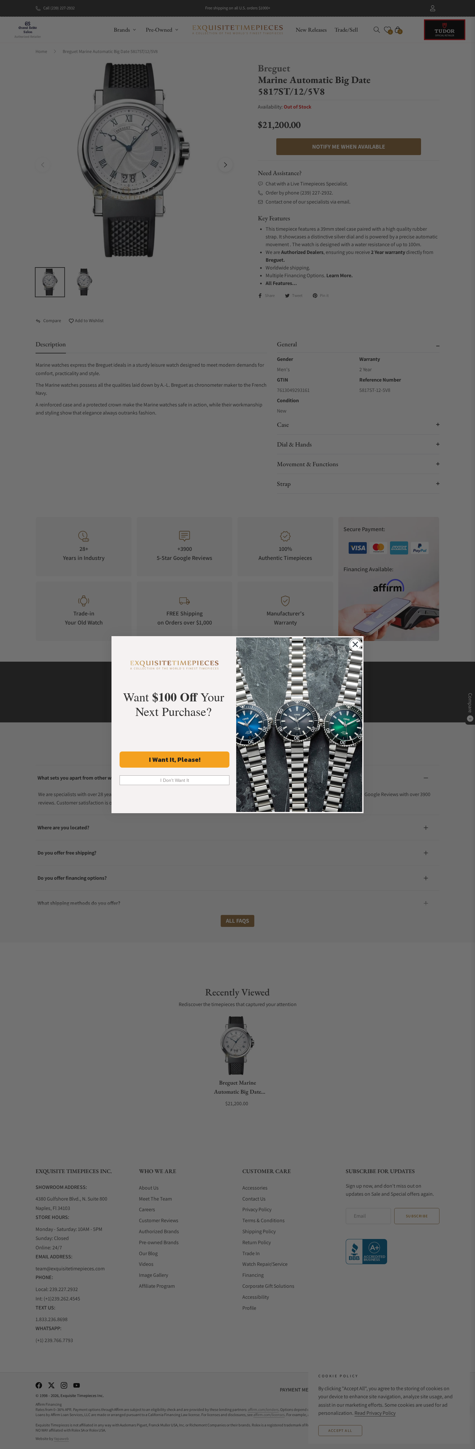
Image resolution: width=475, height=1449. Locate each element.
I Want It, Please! (174, 759)
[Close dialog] (355, 644)
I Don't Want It (174, 780)
